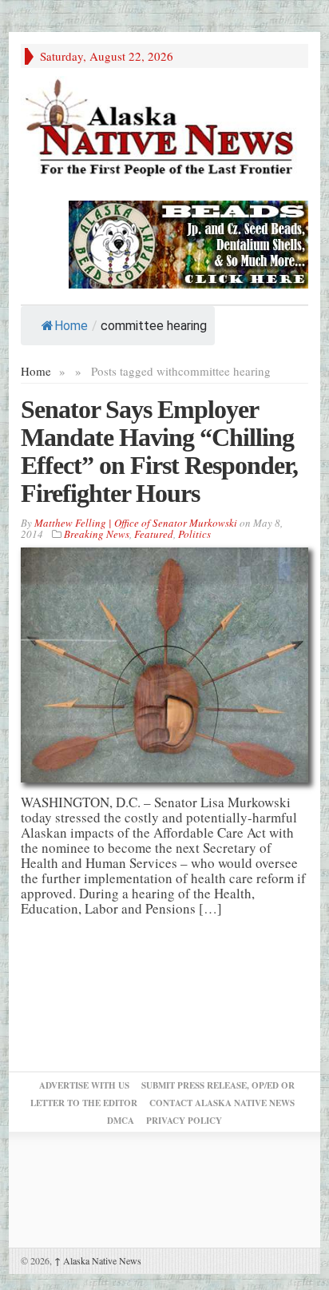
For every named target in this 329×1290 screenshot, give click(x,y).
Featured (153, 534)
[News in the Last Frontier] (164, 130)
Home (71, 325)
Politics (194, 534)
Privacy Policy (184, 1120)
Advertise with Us (84, 1085)
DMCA (120, 1120)
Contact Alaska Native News (222, 1103)
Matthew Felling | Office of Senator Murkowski (135, 523)
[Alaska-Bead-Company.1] (188, 242)
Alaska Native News (97, 1260)
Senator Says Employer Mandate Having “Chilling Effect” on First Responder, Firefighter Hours (159, 451)
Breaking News (96, 534)
